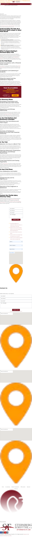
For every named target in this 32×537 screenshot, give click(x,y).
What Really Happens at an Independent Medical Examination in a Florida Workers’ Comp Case (16, 225)
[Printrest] (7, 532)
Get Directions (11, 286)
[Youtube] (5, 532)
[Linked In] (3, 532)
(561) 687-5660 (7, 96)
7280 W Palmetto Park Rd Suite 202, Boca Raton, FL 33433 (10, 427)
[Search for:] (16, 242)
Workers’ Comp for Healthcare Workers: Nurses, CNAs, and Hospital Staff (16, 238)
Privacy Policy (9, 535)
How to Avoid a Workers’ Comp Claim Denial (16, 233)
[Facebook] (1, 532)
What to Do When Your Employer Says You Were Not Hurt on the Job (16, 235)
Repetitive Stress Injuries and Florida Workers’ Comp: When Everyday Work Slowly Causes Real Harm (16, 229)
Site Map (5, 535)
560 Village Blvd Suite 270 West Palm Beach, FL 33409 (9, 369)
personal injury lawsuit (8, 114)
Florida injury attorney (14, 199)
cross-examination (5, 163)
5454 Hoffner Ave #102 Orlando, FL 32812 (7, 485)
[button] (30, 4)
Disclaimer (25, 534)
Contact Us (16, 488)
